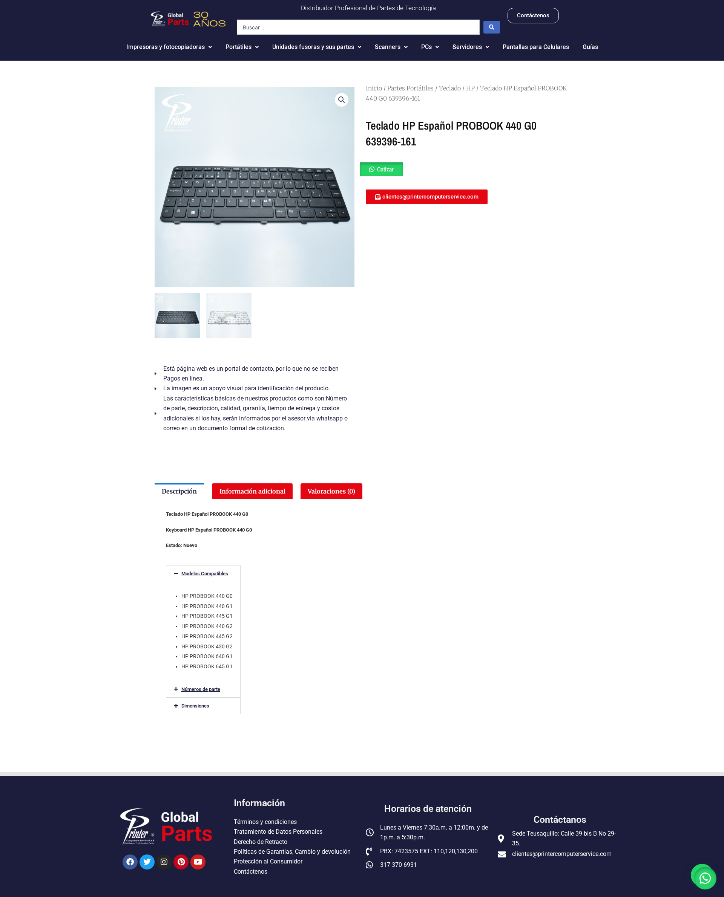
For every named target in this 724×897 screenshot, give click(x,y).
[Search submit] (491, 27)
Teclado (450, 88)
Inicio (374, 88)
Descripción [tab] (179, 491)
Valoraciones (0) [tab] (331, 491)
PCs (426, 46)
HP (470, 88)
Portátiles (238, 46)
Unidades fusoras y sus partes (313, 46)
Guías (590, 46)
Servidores (467, 46)
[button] (341, 100)
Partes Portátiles (410, 88)
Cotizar (385, 169)
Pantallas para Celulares (536, 46)
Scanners (387, 46)
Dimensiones (195, 706)
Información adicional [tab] (252, 491)
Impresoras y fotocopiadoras (165, 46)
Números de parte (200, 689)
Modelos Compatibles (204, 573)
